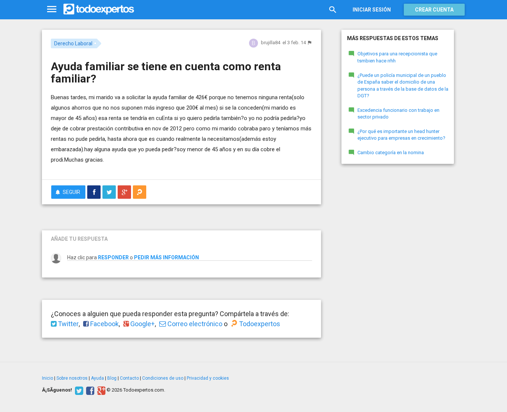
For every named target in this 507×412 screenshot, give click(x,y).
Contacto (129, 378)
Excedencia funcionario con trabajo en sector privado (398, 113)
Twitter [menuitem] (67, 324)
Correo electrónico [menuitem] (194, 324)
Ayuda (97, 378)
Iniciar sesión (372, 10)
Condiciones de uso (162, 378)
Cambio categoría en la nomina (390, 152)
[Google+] (100, 390)
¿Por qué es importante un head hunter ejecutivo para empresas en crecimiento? (401, 135)
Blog (112, 378)
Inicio (47, 378)
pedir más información (166, 257)
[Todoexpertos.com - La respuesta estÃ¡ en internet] (99, 9)
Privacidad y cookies (208, 378)
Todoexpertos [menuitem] (259, 324)
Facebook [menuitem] (104, 324)
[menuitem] (94, 192)
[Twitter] (78, 390)
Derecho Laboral (73, 43)
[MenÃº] (52, 9)
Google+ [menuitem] (142, 324)
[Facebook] (89, 390)
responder (113, 257)
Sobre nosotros (72, 378)
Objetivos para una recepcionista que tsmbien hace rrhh (397, 57)
